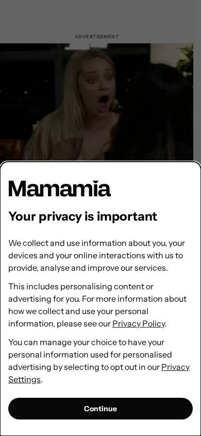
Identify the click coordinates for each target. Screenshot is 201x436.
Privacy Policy (138, 323)
